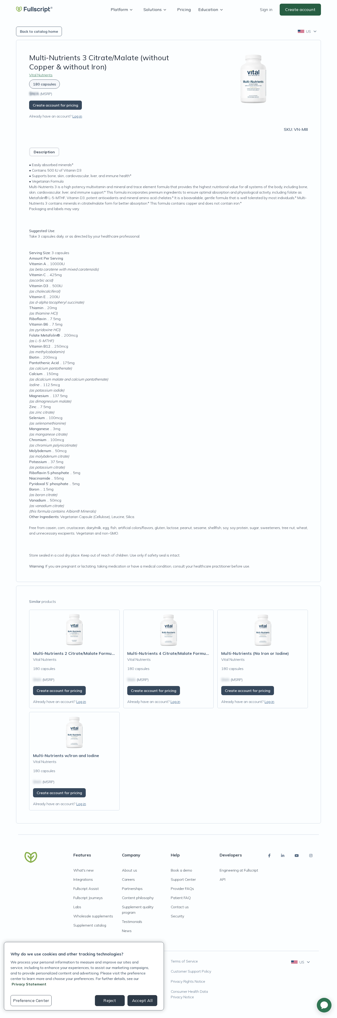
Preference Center (31, 1000)
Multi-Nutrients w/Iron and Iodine (66, 755)
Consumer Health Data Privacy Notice (189, 994)
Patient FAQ (181, 897)
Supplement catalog (89, 925)
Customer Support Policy (191, 971)
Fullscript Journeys (88, 897)
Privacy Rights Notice (188, 981)
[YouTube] (297, 855)
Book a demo (181, 870)
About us (129, 870)
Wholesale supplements (93, 916)
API (222, 879)
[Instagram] (310, 855)
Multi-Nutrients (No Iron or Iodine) (255, 653)
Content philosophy (138, 897)
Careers (128, 879)
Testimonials (132, 921)
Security (177, 916)
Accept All (142, 1000)
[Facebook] (269, 855)
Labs (77, 907)
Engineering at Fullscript (239, 870)
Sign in (266, 9)
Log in (77, 116)
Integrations (83, 879)
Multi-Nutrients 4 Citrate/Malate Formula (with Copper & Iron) (189, 653)
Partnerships (132, 888)
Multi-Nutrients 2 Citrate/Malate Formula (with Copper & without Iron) (103, 653)
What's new (83, 870)
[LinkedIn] (282, 855)
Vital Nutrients (40, 75)
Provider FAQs (182, 888)
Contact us (180, 907)
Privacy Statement (29, 984)
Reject (109, 1000)
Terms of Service (184, 961)
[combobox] (307, 31)
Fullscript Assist (86, 888)
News (127, 930)
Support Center (183, 879)
